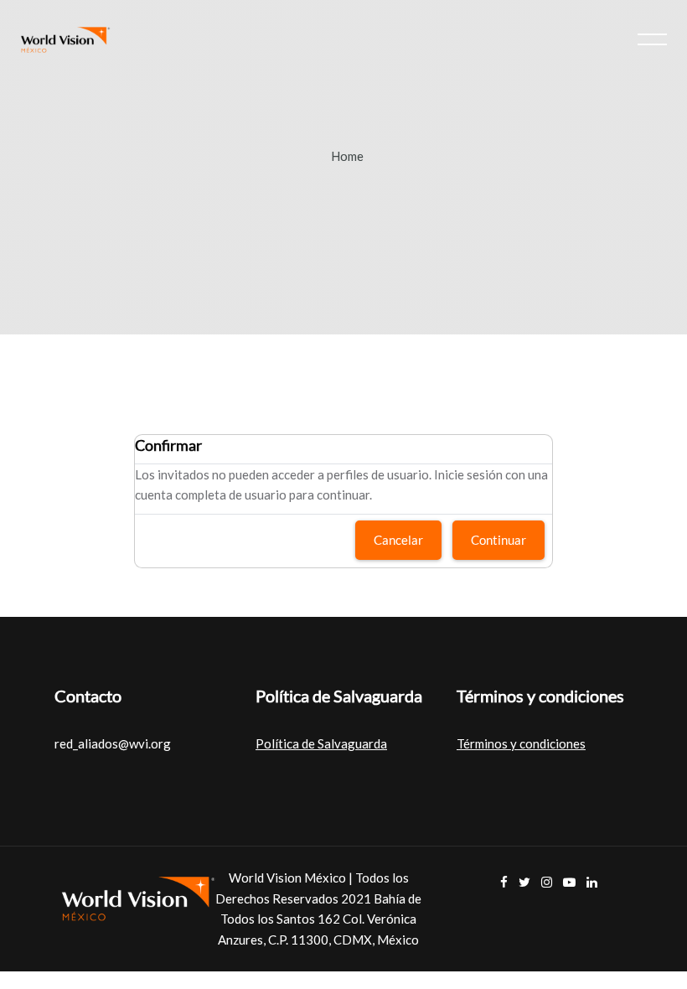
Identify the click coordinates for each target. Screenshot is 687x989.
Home (347, 155)
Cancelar (398, 539)
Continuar (498, 539)
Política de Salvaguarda (321, 743)
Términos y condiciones (521, 743)
